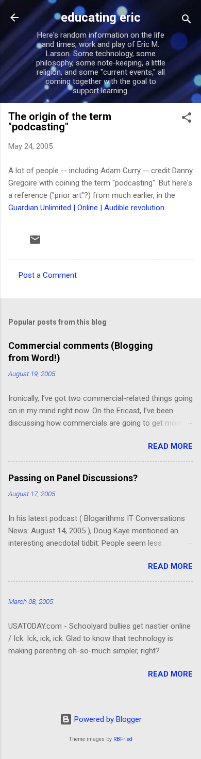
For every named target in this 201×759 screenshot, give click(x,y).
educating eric (101, 17)
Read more (170, 446)
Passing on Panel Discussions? (73, 478)
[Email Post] (35, 243)
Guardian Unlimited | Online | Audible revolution (86, 207)
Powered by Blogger (107, 719)
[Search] (186, 21)
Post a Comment (48, 275)
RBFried (122, 739)
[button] (186, 119)
